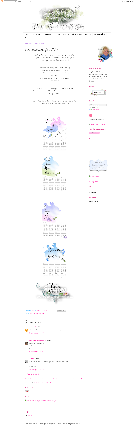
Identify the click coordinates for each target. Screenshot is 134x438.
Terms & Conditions (32, 38)
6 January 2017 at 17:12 (36, 351)
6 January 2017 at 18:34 (36, 369)
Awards (66, 34)
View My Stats (94, 181)
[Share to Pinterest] (65, 311)
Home (27, 34)
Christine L (32, 358)
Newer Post (29, 379)
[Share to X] (62, 311)
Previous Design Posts (52, 34)
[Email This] (58, 311)
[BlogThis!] (60, 311)
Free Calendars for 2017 (37, 314)
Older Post (80, 379)
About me (36, 34)
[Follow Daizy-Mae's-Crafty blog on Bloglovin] (94, 134)
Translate (96, 110)
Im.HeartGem (33, 327)
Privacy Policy (99, 34)
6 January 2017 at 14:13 (36, 333)
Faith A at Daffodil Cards (37, 340)
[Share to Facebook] (63, 311)
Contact (88, 34)
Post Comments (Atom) (42, 383)
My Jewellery (77, 34)
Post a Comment (33, 374)
